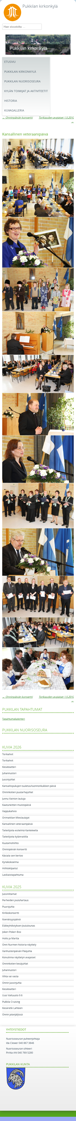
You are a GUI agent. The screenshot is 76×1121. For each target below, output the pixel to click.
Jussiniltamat (9, 894)
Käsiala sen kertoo (12, 855)
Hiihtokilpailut (10, 868)
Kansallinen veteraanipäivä (17, 824)
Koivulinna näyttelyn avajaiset (18, 957)
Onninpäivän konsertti (17, 117)
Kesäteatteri (9, 767)
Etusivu (10, 62)
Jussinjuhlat (8, 779)
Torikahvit (7, 754)
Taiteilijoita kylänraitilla (15, 836)
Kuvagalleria (14, 110)
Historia (10, 101)
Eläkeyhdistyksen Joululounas (18, 925)
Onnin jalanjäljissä (12, 1014)
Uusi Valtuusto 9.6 (12, 995)
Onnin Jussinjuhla (11, 982)
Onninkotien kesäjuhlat (15, 963)
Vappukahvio (9, 811)
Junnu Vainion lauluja (14, 798)
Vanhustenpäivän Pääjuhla (17, 951)
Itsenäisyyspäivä (11, 919)
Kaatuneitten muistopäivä (16, 805)
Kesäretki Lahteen (12, 1008)
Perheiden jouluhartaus (15, 900)
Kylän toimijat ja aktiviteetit (26, 91)
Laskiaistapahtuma (13, 874)
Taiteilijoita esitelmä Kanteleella (20, 830)
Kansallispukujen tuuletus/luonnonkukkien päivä (29, 786)
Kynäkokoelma (10, 862)
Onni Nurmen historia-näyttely (19, 944)
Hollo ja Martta (10, 938)
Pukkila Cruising (11, 1001)
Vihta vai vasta (10, 976)
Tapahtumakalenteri (13, 719)
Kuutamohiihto (10, 843)
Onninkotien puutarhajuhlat (17, 792)
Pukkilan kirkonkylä (40, 6)
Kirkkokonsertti (10, 913)
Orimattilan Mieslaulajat (15, 817)
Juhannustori (9, 773)
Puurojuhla (8, 906)
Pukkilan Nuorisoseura (22, 81)
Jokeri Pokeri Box (11, 932)
